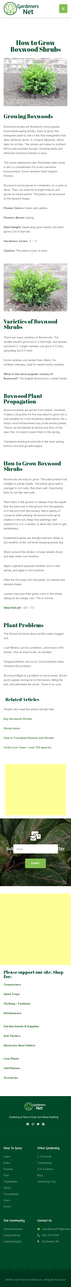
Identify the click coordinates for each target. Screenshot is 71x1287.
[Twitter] (38, 1124)
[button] (63, 8)
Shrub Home (12, 728)
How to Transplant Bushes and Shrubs (29, 738)
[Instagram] (33, 1124)
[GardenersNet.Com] (22, 8)
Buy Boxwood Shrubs (18, 719)
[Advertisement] (35, 789)
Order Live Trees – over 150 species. (28, 747)
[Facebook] (27, 1124)
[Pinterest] (43, 1124)
